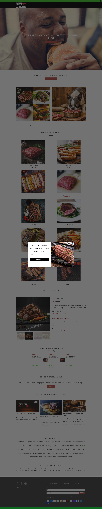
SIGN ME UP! (39, 259)
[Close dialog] (72, 243)
